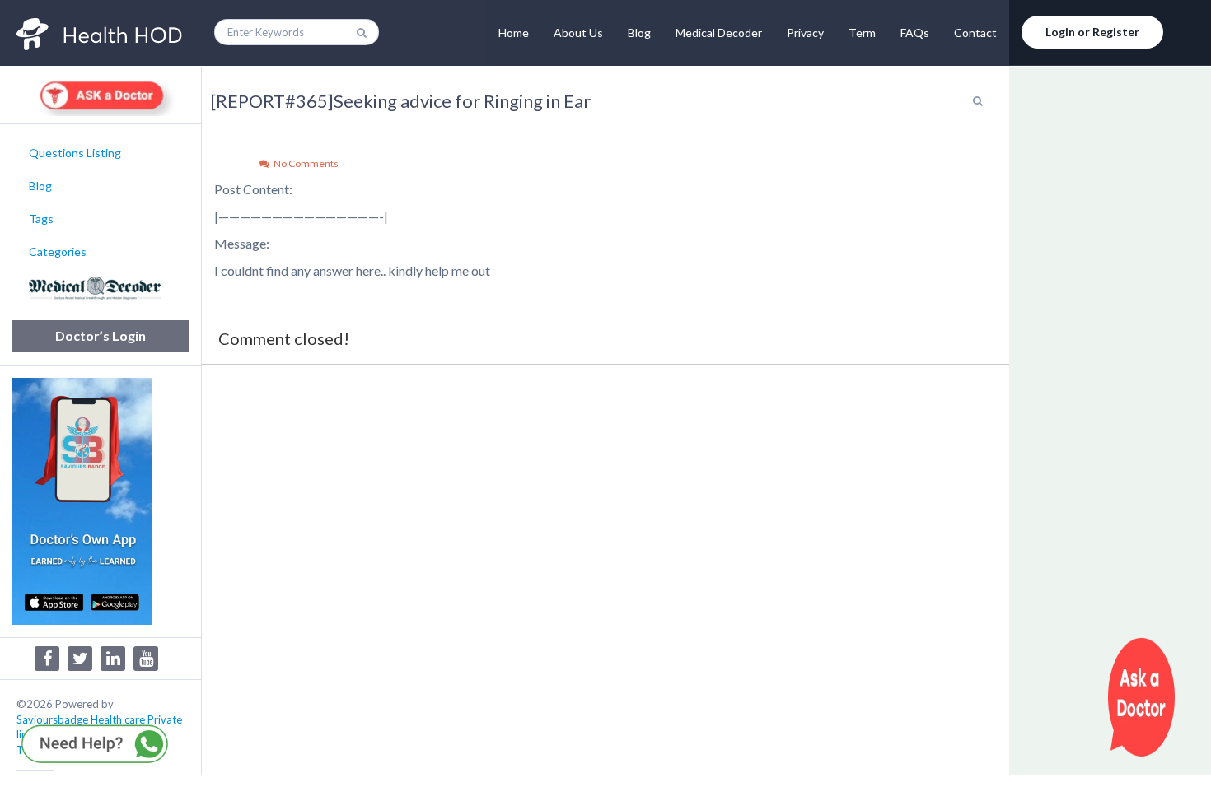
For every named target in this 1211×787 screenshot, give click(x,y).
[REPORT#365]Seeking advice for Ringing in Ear (400, 101)
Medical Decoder (719, 33)
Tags (41, 219)
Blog (639, 33)
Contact (975, 33)
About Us (578, 33)
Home (513, 33)
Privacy (805, 33)
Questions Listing (75, 153)
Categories (57, 251)
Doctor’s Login (100, 335)
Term (862, 33)
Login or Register (1092, 32)
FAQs (914, 33)
